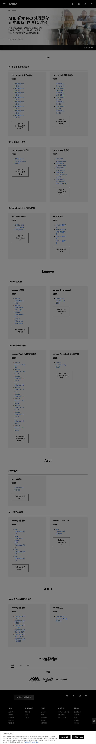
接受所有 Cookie (78, 737)
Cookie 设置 (64, 737)
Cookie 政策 (34, 742)
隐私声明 (27, 742)
